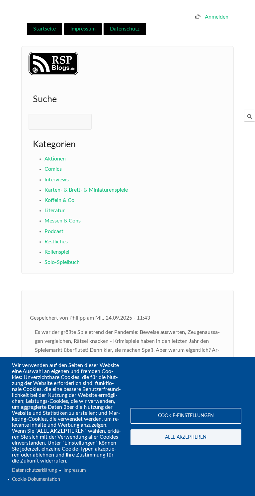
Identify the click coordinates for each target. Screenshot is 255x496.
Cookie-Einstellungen (186, 415)
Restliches (56, 241)
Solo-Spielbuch (62, 262)
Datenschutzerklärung (34, 470)
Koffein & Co (59, 200)
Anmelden (216, 17)
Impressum (83, 28)
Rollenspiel (56, 252)
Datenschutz (124, 28)
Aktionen (55, 158)
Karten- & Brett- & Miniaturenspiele (86, 190)
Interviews (56, 179)
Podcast (53, 231)
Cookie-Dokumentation (36, 479)
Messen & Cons (62, 220)
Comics (53, 169)
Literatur (54, 210)
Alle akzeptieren (186, 437)
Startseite (44, 28)
